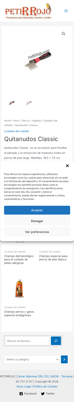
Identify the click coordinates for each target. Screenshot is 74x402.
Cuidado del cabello (16, 131)
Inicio (16, 120)
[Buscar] (56, 341)
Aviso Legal (24, 386)
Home (7, 120)
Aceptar (37, 210)
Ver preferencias (37, 232)
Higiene (36, 120)
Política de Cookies (45, 386)
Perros (26, 120)
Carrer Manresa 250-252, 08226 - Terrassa (44, 376)
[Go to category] (64, 359)
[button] (67, 166)
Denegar (37, 221)
